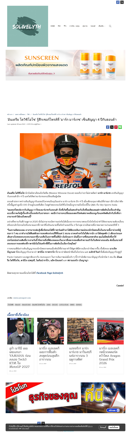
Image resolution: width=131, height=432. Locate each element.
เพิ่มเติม (101, 26)
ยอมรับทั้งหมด (114, 427)
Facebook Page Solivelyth (49, 273)
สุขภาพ (85, 26)
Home (53, 26)
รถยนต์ (93, 26)
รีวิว (65, 26)
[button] (110, 26)
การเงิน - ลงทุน (74, 26)
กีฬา (59, 26)
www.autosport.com (22, 297)
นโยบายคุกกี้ (25, 428)
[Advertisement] (65, 98)
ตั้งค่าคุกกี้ (103, 427)
